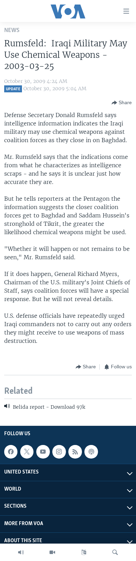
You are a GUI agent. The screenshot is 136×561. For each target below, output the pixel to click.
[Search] (115, 552)
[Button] (122, 103)
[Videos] (52, 552)
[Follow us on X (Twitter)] (26, 451)
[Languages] (83, 552)
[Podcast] (91, 451)
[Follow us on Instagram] (59, 451)
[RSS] (75, 451)
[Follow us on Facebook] (10, 451)
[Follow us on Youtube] (43, 451)
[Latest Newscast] (20, 552)
